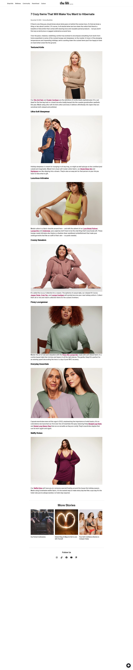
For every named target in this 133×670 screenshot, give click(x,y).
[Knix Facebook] (66, 557)
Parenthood (35, 3)
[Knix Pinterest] (76, 557)
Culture (43, 3)
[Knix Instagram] (57, 557)
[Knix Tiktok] (62, 557)
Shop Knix (10, 3)
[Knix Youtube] (71, 557)
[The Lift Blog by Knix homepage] (66, 3)
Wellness (18, 3)
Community (26, 3)
